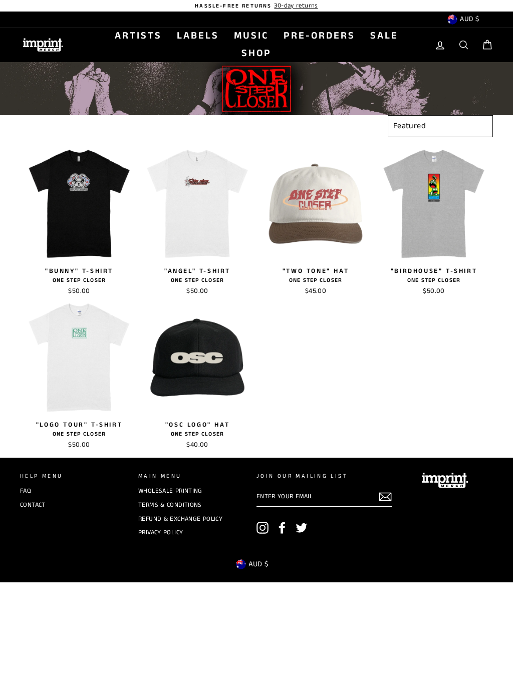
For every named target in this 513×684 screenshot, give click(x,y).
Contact (33, 504)
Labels (198, 36)
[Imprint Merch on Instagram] (262, 528)
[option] (256, 6)
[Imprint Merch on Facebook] (282, 528)
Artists (138, 36)
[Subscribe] (385, 497)
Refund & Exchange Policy (180, 518)
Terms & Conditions (170, 504)
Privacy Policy (160, 532)
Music (251, 36)
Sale (384, 36)
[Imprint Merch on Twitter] (302, 528)
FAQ (25, 490)
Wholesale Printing (170, 490)
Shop (256, 53)
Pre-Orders (319, 36)
